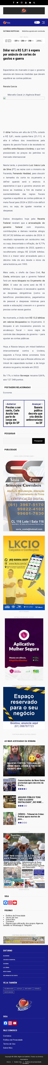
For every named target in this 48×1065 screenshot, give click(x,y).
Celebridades (9, 988)
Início (9, 1062)
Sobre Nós (10, 919)
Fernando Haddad (22, 173)
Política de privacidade (33, 1062)
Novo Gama (7, 971)
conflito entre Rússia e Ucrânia (18, 148)
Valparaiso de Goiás (10, 975)
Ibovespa (24, 375)
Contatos (10, 921)
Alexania (6, 956)
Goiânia (6, 963)
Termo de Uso (12, 917)
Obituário (28, 988)
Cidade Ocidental (9, 959)
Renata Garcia (10, 86)
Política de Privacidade (15, 915)
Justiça (19, 988)
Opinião (37, 988)
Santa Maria (8, 992)
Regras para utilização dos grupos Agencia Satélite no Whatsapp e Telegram (23, 924)
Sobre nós (18, 1062)
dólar (8, 132)
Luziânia (6, 967)
